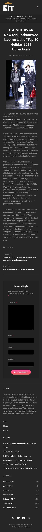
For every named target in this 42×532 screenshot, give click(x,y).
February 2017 (9, 499)
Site (4, 422)
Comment (12, 302)
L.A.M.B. (18, 16)
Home (11, 16)
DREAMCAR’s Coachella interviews (17, 456)
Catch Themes (25, 527)
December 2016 (9, 508)
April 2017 (7, 490)
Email (11, 347)
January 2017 (8, 503)
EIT (32, 55)
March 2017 (8, 495)
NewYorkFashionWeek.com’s (14, 119)
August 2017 (8, 486)
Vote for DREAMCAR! (11, 452)
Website (11, 359)
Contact (6, 430)
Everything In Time (26, 524)
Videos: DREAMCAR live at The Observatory (20, 468)
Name (10, 335)
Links (5, 426)
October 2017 (8, 482)
